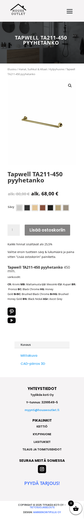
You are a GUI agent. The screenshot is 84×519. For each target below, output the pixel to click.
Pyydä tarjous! (42, 483)
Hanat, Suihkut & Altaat (33, 69)
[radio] (19, 208)
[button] (70, 85)
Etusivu (12, 69)
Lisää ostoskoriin (47, 230)
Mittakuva (29, 355)
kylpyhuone (42, 434)
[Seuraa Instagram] (42, 469)
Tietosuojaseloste (42, 507)
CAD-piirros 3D (33, 363)
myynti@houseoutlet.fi (42, 410)
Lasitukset (42, 442)
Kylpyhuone (56, 69)
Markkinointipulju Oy (47, 512)
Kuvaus (26, 345)
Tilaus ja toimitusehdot (42, 449)
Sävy (11, 207)
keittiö (42, 426)
